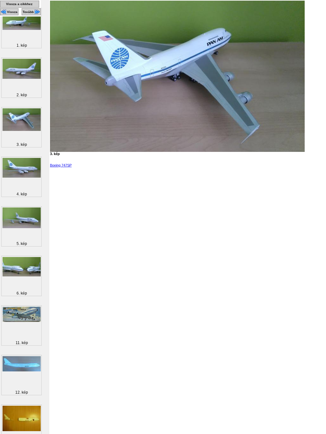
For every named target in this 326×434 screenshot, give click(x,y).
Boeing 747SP (61, 165)
